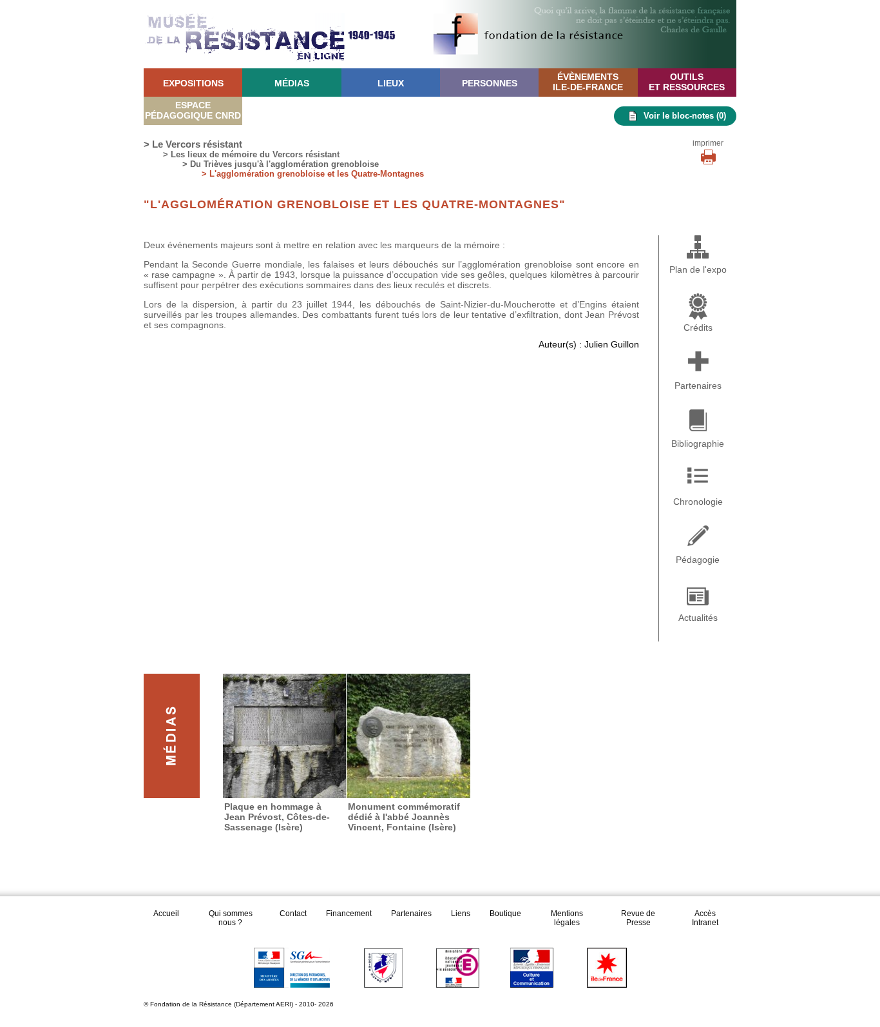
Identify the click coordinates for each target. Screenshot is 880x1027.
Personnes (489, 83)
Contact (293, 913)
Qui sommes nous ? (231, 918)
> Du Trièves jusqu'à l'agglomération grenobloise (280, 164)
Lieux (391, 83)
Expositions (193, 83)
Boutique (505, 913)
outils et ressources (687, 82)
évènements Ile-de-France (588, 82)
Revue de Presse (638, 918)
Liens (460, 913)
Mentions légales (567, 918)
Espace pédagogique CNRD (193, 110)
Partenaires (411, 913)
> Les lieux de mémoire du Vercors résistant (251, 154)
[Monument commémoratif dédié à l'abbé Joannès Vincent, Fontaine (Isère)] (408, 736)
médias (291, 83)
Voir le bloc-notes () (685, 116)
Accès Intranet (705, 918)
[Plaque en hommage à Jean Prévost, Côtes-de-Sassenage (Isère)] (285, 736)
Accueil (167, 913)
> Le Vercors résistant (193, 144)
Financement (349, 913)
